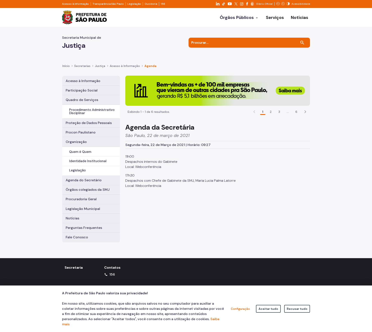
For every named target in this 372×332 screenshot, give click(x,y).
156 (163, 4)
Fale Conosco (77, 237)
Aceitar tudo (268, 309)
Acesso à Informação (125, 66)
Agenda (150, 66)
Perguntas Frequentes (84, 227)
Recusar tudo (297, 309)
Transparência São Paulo (108, 4)
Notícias (72, 218)
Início (66, 66)
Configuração (240, 309)
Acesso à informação (75, 4)
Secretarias (82, 66)
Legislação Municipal (83, 208)
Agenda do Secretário (84, 180)
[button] (305, 111)
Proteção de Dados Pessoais (89, 123)
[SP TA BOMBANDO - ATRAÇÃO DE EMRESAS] (217, 90)
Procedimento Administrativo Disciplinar (92, 111)
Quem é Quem (80, 152)
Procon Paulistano (81, 132)
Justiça (100, 66)
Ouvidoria (151, 4)
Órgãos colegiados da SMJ (88, 189)
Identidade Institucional (88, 161)
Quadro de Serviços (82, 100)
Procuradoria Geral (81, 199)
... (288, 112)
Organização (76, 142)
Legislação (134, 4)
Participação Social (82, 90)
